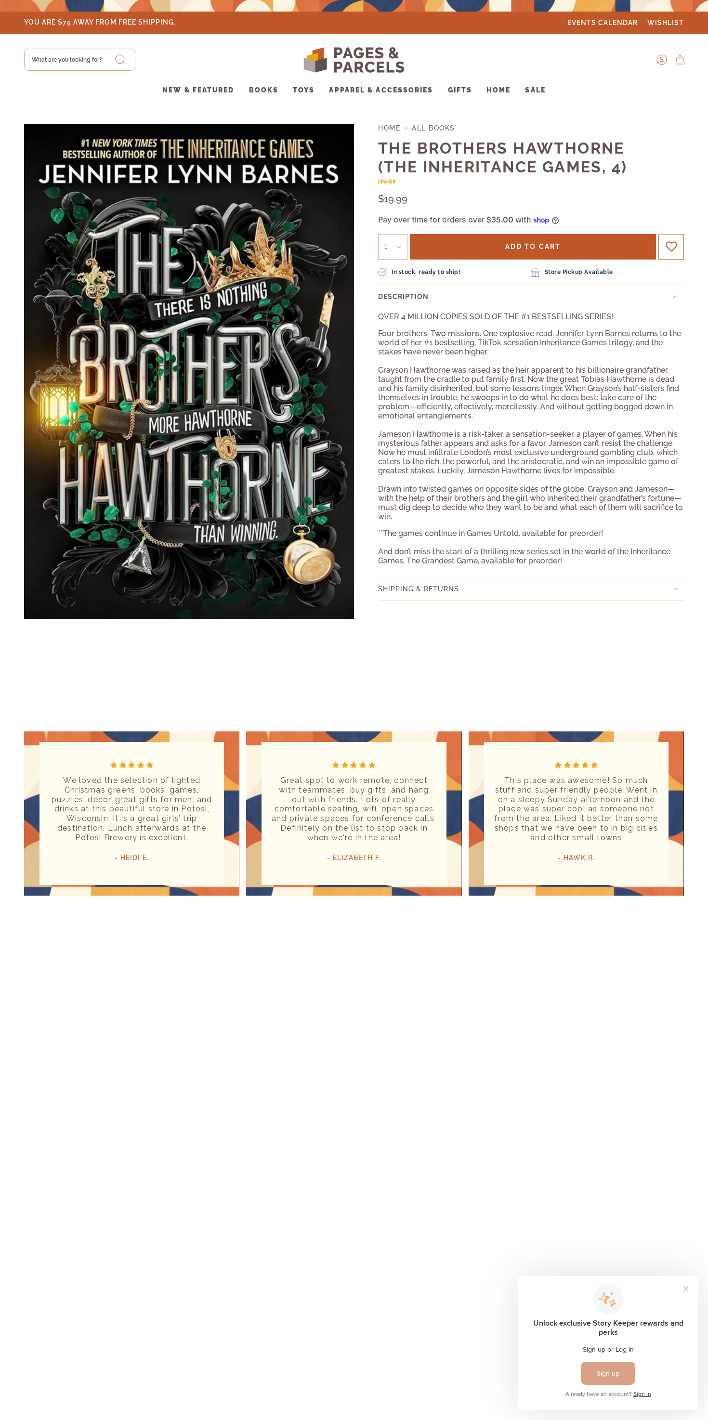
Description (403, 296)
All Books (433, 128)
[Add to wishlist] (671, 247)
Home (389, 128)
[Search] (120, 59)
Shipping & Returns (418, 589)
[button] (198, 91)
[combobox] (80, 59)
